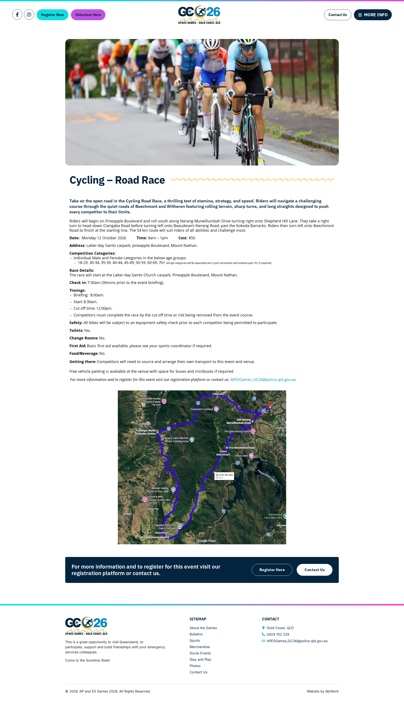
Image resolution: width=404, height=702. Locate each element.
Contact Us (198, 672)
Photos (195, 666)
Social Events (200, 653)
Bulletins (196, 634)
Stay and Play (200, 659)
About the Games (203, 628)
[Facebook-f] (17, 14)
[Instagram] (29, 14)
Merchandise (200, 647)
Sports (195, 640)
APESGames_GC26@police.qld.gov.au (263, 379)
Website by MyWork (323, 691)
